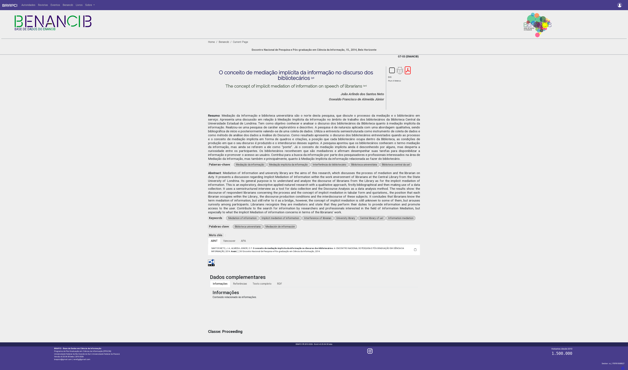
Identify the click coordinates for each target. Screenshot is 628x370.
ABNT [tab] (214, 240)
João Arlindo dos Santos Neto (362, 94)
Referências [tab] (240, 283)
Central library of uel (372, 218)
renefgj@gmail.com (81, 359)
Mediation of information (242, 218)
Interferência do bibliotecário (330, 164)
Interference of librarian (318, 218)
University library (346, 218)
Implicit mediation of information (281, 218)
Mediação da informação (250, 164)
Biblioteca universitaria (248, 226)
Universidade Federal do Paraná (106, 354)
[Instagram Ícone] (370, 352)
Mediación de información (280, 226)
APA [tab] (243, 240)
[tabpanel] (314, 249)
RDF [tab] (279, 283)
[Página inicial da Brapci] (9, 5)
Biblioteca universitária (364, 164)
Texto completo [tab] (262, 283)
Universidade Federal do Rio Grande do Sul (72, 354)
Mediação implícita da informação (288, 164)
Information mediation (400, 218)
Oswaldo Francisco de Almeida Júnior (356, 99)
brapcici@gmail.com (63, 359)
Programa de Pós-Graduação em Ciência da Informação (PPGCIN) (82, 351)
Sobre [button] (89, 5)
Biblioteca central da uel (396, 164)
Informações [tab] (220, 283)
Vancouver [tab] (229, 240)
